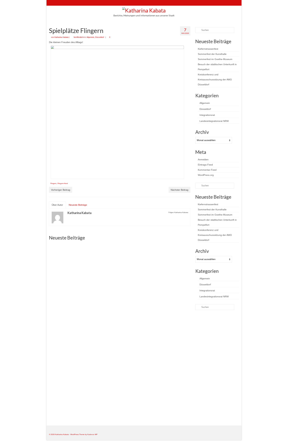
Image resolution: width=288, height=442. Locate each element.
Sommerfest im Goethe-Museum (215, 59)
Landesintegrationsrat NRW (214, 121)
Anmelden (203, 159)
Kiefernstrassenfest (208, 49)
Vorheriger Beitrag (60, 189)
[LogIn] (61, 3)
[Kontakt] (56, 3)
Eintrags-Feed (205, 164)
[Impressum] (66, 3)
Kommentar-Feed (207, 169)
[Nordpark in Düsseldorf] (168, 347)
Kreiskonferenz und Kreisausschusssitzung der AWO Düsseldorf (215, 79)
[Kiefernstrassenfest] (71, 265)
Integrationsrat (207, 115)
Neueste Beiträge (78, 205)
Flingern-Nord (63, 183)
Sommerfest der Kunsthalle (212, 54)
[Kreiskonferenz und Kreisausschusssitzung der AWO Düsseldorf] (119, 347)
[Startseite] (51, 3)
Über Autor (57, 205)
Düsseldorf (99, 37)
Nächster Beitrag (179, 189)
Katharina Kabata (61, 37)
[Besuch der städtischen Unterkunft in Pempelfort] (71, 352)
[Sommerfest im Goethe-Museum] (168, 265)
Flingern (53, 183)
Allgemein (90, 37)
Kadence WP (92, 434)
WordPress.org (206, 175)
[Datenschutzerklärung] (70, 3)
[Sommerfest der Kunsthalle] (119, 259)
